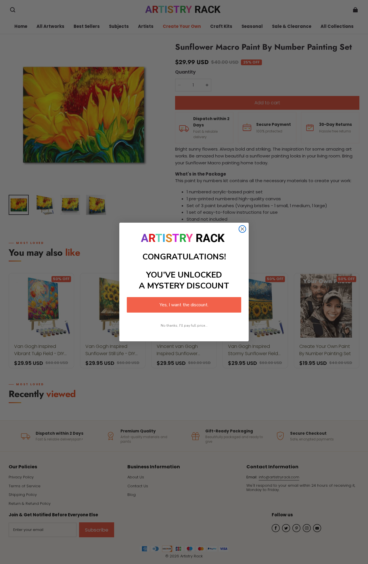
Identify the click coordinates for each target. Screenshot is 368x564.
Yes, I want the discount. (184, 305)
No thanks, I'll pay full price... (184, 325)
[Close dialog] (242, 229)
